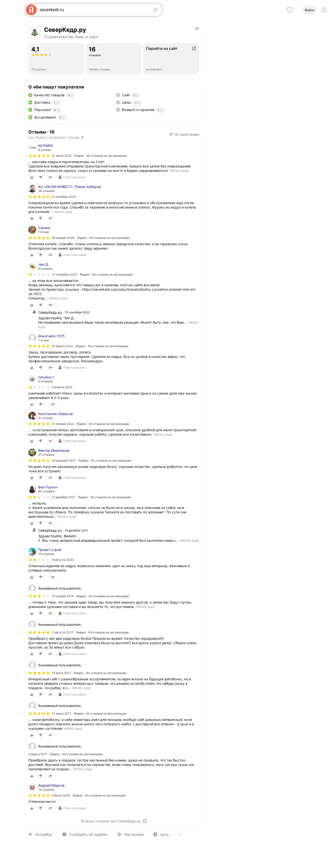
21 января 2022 (63, 424)
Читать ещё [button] (62, 211)
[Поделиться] (197, 28)
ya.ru (164, 834)
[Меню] (324, 10)
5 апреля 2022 (62, 387)
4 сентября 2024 (64, 196)
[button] (184, 134)
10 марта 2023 (62, 346)
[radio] (31, 177)
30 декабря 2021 (64, 460)
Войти (309, 10)
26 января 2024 (63, 238)
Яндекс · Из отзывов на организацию (100, 155)
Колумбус (44, 834)
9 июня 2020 (61, 795)
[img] (39, 156)
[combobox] (93, 9)
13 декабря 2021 (63, 497)
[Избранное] (289, 9)
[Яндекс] (31, 9)
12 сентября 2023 (64, 274)
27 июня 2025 (61, 155)
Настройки (134, 834)
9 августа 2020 (63, 560)
